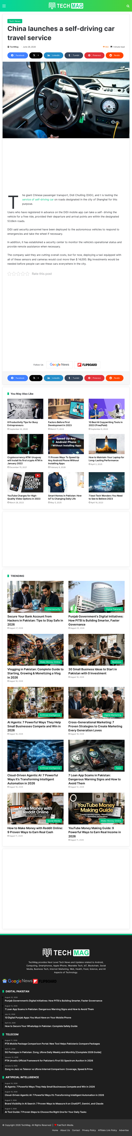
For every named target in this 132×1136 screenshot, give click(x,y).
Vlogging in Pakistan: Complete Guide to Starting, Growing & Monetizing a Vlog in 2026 (35, 673)
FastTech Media (65, 1125)
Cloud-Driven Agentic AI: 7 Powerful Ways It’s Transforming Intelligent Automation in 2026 (32, 779)
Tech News (14, 21)
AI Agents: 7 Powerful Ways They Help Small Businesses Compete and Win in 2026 (34, 726)
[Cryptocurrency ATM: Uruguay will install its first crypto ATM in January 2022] (25, 444)
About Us (65, 1130)
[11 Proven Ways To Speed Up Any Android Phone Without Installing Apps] (66, 444)
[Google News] (60, 364)
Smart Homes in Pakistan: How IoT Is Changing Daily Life (65, 497)
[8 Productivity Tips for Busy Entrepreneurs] (25, 409)
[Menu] (4, 7)
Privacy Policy (89, 1130)
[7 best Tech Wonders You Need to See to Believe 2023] (107, 482)
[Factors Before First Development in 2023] (66, 409)
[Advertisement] (66, 165)
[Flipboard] (87, 365)
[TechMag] (66, 5)
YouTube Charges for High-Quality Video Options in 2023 (23, 497)
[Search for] (128, 7)
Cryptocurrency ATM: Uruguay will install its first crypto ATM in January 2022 (24, 460)
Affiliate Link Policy (107, 1130)
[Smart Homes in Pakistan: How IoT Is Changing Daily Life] (66, 482)
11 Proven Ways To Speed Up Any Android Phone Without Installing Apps (63, 460)
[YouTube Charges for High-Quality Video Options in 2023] (25, 482)
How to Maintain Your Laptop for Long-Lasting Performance (106, 459)
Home (55, 1130)
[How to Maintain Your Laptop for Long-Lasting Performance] (107, 444)
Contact (76, 1130)
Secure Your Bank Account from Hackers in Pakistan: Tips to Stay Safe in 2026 (35, 620)
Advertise (124, 1130)
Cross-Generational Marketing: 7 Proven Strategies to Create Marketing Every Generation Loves (95, 726)
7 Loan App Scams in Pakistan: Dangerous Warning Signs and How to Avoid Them (94, 779)
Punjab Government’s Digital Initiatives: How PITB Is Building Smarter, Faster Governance (95, 620)
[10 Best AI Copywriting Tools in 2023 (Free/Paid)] (107, 409)
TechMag (14, 47)
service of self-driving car (38, 199)
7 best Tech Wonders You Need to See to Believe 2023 (106, 497)
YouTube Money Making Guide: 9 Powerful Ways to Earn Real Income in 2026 (94, 832)
